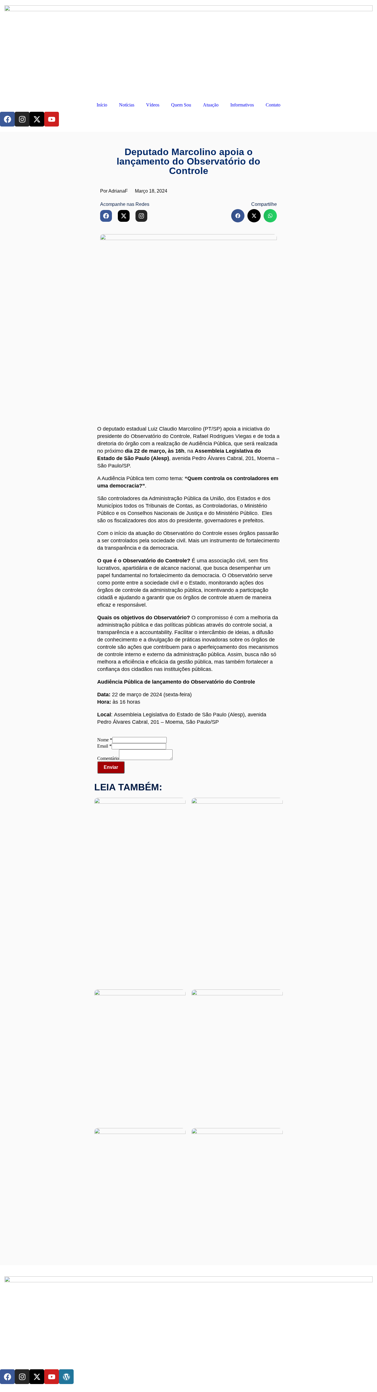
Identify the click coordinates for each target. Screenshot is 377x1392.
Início (102, 104)
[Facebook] (7, 119)
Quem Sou (181, 104)
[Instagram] (22, 119)
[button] (237, 215)
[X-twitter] (36, 119)
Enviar (111, 767)
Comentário (108, 758)
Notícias (126, 104)
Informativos (242, 104)
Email (104, 745)
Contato (273, 104)
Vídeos (152, 104)
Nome (104, 739)
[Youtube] (51, 119)
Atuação (211, 104)
